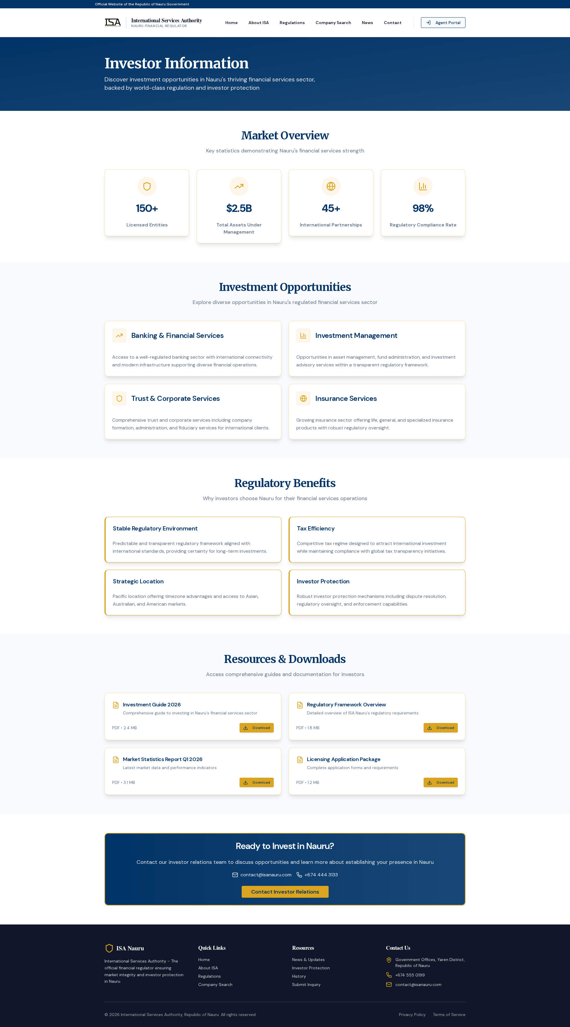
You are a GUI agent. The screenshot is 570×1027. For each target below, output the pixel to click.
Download (261, 727)
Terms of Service (449, 1014)
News (367, 22)
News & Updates (308, 959)
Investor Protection (311, 968)
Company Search (333, 22)
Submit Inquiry (306, 984)
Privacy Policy (412, 1014)
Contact (393, 22)
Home (231, 22)
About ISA (258, 22)
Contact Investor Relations (285, 891)
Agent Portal (448, 22)
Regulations (292, 22)
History (299, 976)
